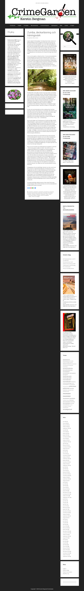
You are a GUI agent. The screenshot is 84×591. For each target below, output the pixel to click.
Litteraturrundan (16, 81)
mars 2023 (65, 438)
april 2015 (65, 544)
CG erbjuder (26, 25)
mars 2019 (65, 470)
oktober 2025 (65, 426)
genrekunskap (34, 193)
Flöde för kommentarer (67, 572)
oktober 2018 (65, 477)
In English (72, 25)
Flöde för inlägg (66, 570)
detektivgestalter (67, 376)
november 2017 (66, 494)
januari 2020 (65, 460)
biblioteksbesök (66, 359)
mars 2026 (65, 423)
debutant (65, 363)
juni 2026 (64, 421)
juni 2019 (64, 467)
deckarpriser (51, 191)
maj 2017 (65, 502)
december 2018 (66, 473)
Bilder (61, 25)
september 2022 (66, 441)
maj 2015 (65, 542)
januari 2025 (65, 433)
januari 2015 (65, 549)
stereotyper (29, 194)
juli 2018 (64, 482)
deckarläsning (41, 191)
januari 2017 (65, 509)
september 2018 (66, 478)
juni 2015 (64, 541)
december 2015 (66, 531)
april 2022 (65, 443)
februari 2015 (65, 548)
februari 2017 (65, 507)
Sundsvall (64, 400)
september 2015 (66, 536)
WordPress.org (66, 573)
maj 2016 (65, 522)
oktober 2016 (65, 514)
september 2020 (66, 458)
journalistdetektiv (66, 384)
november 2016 (66, 512)
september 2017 (66, 497)
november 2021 (66, 446)
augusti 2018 (65, 480)
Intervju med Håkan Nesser (68, 268)
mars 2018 (65, 487)
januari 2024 (65, 435)
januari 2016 (65, 529)
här (13, 69)
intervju (73, 383)
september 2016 (66, 516)
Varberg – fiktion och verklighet (34, 196)
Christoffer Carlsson (69, 362)
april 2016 (65, 524)
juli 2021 (64, 450)
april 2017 (65, 504)
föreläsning (73, 381)
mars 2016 (65, 526)
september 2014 (66, 556)
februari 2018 (65, 489)
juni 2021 (64, 451)
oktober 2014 (65, 554)
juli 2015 (64, 539)
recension (67, 393)
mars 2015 (65, 546)
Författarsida (12, 25)
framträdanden (67, 379)
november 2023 (66, 436)
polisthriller (72, 388)
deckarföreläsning (68, 368)
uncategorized (67, 409)
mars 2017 (65, 505)
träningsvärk (38, 194)
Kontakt (66, 25)
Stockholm (66, 398)
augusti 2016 (65, 517)
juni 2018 (64, 483)
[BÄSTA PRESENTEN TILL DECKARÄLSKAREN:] (69, 221)
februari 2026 (65, 424)
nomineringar (45, 193)
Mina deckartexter (34, 25)
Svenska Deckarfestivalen (13, 71)
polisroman (72, 386)
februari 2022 (65, 445)
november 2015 (66, 532)
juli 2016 (64, 519)
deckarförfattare (66, 371)
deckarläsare (31, 191)
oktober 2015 (65, 534)
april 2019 (65, 468)
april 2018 (65, 485)
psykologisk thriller (70, 390)
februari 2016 (65, 527)
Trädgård (19, 25)
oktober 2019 (65, 463)
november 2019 (66, 462)
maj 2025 (65, 430)
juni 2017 (64, 500)
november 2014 (66, 553)
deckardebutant (65, 365)
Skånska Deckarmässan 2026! (69, 263)
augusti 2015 (65, 537)
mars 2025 (65, 431)
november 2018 (66, 475)
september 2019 (66, 465)
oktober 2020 (65, 457)
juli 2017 (64, 499)
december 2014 (66, 551)
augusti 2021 (65, 448)
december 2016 (66, 510)
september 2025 (66, 428)
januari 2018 (65, 490)
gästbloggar (69, 383)
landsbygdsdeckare (66, 386)
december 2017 (66, 492)
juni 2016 (64, 521)
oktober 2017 (65, 495)
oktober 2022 (65, 440)
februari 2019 (65, 472)
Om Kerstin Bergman (45, 25)
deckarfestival (70, 365)
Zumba (47, 194)
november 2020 (66, 455)
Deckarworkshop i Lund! (68, 262)
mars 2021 (65, 453)
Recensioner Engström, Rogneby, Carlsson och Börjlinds (39, 195)
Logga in (64, 568)
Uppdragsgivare (54, 25)
